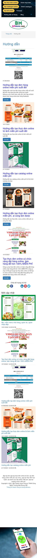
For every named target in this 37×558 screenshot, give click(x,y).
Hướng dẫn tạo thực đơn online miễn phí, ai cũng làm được (18, 214)
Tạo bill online (8, 11)
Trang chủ (9, 34)
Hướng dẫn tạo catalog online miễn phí (17, 174)
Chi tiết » (6, 100)
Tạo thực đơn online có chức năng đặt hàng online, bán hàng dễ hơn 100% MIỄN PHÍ (18, 261)
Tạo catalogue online (11, 7)
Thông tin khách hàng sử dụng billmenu (18, 487)
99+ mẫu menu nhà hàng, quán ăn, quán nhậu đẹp (16, 323)
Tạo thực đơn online (10, 3)
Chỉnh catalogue (26, 7)
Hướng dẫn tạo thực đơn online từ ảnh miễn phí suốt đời (18, 129)
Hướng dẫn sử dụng (10, 15)
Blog (22, 15)
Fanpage (19, 11)
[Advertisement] (18, 506)
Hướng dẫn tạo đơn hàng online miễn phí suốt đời (15, 86)
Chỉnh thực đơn (26, 3)
